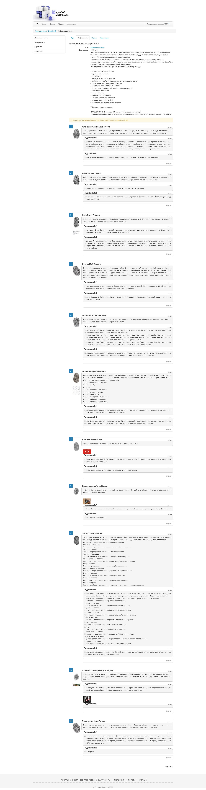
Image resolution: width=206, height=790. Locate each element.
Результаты (104, 38)
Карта (142, 780)
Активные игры (41, 31)
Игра (72, 38)
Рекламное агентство (83, 780)
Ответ (168, 163)
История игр (40, 42)
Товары (65, 780)
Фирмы (52, 24)
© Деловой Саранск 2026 (103, 787)
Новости (44, 24)
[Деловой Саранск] (55, 13)
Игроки (94, 38)
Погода (131, 780)
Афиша (61, 24)
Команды (38, 51)
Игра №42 (52, 31)
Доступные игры (41, 38)
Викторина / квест (97, 47)
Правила (38, 46)
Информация (83, 38)
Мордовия (119, 780)
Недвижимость (71, 24)
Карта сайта (104, 780)
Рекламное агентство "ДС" (157, 24)
